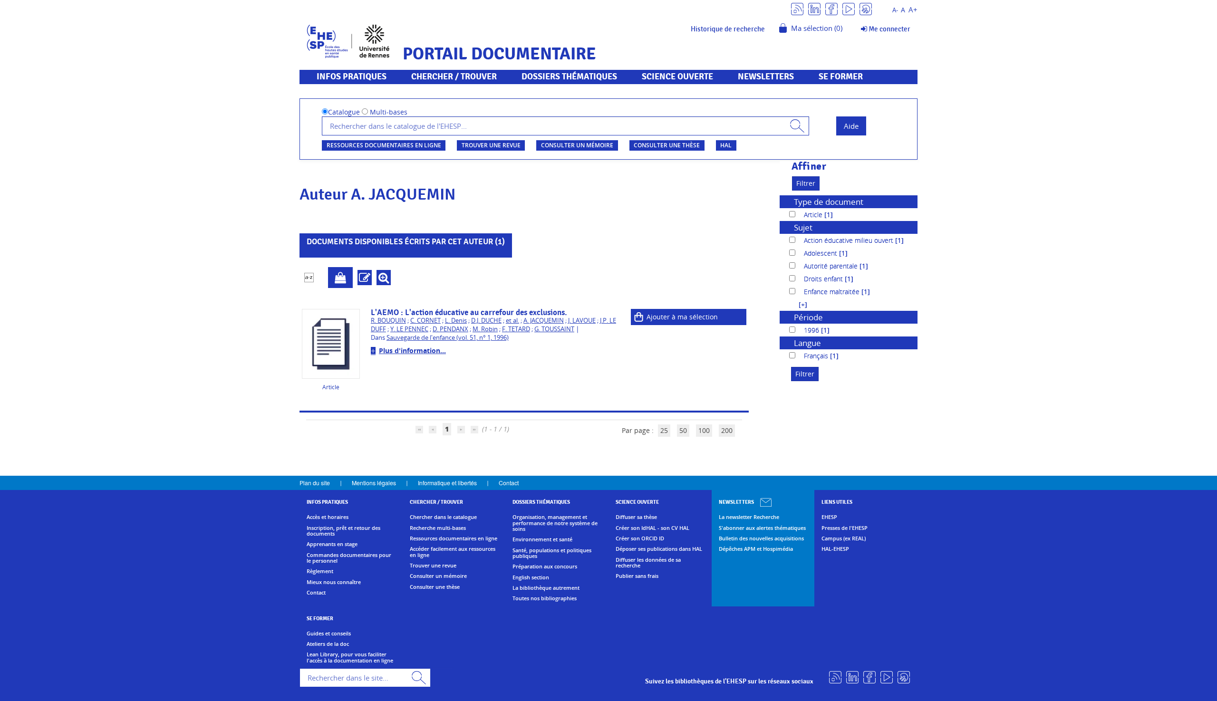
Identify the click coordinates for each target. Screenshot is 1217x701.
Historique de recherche (728, 29)
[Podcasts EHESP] (866, 8)
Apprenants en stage (332, 544)
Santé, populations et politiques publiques (551, 553)
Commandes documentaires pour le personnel (349, 558)
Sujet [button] (803, 227)
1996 (812, 330)
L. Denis (456, 321)
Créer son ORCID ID (640, 538)
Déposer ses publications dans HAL (659, 549)
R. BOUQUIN (388, 321)
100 (704, 430)
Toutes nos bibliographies (544, 598)
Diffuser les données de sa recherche (648, 563)
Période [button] (808, 317)
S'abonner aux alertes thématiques (762, 528)
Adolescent (821, 253)
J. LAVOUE (582, 321)
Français (817, 355)
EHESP (829, 517)
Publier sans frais (637, 576)
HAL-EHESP (835, 549)
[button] (798, 304)
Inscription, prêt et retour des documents (343, 531)
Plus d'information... (412, 350)
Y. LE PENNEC (409, 329)
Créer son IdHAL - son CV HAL (652, 528)
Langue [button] (807, 342)
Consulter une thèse (667, 145)
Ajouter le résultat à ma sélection (340, 277)
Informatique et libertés (447, 483)
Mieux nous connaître (334, 582)
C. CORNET (425, 321)
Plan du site (314, 483)
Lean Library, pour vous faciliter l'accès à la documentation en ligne (350, 657)
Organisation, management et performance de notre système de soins (555, 523)
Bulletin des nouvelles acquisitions (761, 538)
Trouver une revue (491, 145)
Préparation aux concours (544, 566)
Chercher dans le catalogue (443, 517)
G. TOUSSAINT (554, 329)
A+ (913, 10)
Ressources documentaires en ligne (384, 145)
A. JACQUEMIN (543, 321)
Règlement (320, 571)
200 (727, 430)
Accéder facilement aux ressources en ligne (452, 552)
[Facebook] (831, 8)
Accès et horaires (327, 517)
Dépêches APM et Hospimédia (756, 549)
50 (683, 430)
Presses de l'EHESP (844, 528)
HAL (726, 145)
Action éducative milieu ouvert (849, 240)
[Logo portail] (348, 40)
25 (664, 430)
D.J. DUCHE (486, 321)
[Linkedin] (814, 8)
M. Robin (485, 329)
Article (814, 214)
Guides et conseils (329, 633)
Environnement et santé (542, 539)
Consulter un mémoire (577, 145)
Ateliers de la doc (328, 644)
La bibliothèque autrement (546, 588)
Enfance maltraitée (832, 291)
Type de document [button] (828, 201)
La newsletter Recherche (749, 517)
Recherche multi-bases (438, 528)
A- (895, 10)
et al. (512, 321)
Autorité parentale (832, 265)
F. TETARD (516, 329)
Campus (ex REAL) (843, 538)
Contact (509, 483)
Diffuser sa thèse (636, 517)
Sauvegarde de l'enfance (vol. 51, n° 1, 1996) (447, 338)
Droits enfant (824, 278)
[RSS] (797, 8)
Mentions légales (374, 483)
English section (530, 577)
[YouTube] (848, 8)
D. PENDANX (450, 329)
